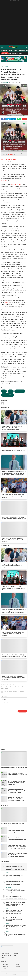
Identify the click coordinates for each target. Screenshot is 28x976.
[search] (23, 47)
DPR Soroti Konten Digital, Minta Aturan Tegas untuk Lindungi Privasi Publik (16, 783)
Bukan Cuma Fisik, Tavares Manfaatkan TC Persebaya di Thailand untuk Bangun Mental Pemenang (13, 540)
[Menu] (2, 47)
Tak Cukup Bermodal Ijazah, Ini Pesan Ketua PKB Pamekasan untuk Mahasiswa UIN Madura (14, 768)
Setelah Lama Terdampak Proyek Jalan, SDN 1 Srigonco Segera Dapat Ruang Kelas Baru (17, 830)
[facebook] (3, 119)
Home (2, 66)
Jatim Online (5, 82)
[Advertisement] (14, 29)
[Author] (2, 404)
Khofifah (7, 302)
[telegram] (13, 119)
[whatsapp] (19, 119)
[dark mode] (26, 47)
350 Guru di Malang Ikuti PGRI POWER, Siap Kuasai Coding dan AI (12, 824)
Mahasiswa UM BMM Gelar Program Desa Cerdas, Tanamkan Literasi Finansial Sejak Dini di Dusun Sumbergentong (17, 855)
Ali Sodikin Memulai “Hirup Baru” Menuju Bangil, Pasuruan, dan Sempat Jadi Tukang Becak (13, 450)
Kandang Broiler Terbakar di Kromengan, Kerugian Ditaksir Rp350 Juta (14, 919)
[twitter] (8, 119)
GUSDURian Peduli (16, 184)
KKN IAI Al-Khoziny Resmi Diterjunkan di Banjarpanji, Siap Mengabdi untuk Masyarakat (14, 875)
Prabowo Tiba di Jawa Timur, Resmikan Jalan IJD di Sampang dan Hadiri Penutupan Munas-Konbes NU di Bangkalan (16, 799)
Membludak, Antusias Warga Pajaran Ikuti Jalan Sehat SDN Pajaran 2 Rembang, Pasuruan (13, 496)
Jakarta (3, 160)
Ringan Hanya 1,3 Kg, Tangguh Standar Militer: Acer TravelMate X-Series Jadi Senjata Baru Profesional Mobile (12, 428)
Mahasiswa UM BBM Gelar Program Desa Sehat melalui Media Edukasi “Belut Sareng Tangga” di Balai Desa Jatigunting (17, 847)
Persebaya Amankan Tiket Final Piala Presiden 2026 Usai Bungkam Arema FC (16, 927)
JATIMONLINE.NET (11, 160)
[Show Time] (22, 82)
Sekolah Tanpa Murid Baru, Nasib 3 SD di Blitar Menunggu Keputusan (17, 838)
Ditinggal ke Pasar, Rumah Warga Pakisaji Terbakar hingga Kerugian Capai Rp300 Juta (14, 518)
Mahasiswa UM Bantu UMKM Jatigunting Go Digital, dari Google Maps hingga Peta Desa (15, 891)
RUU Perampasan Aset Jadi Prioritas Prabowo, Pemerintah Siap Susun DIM (17, 775)
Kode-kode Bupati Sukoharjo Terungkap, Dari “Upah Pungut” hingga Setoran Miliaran (16, 791)
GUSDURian (10, 154)
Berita (6, 66)
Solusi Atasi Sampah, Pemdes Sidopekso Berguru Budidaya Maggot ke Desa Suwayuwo (14, 912)
